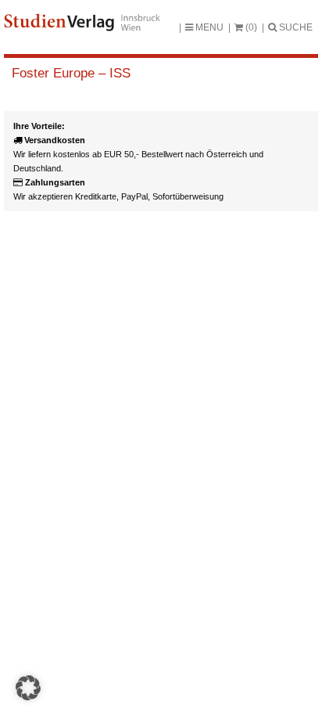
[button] (28, 688)
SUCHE (295, 27)
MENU (208, 27)
